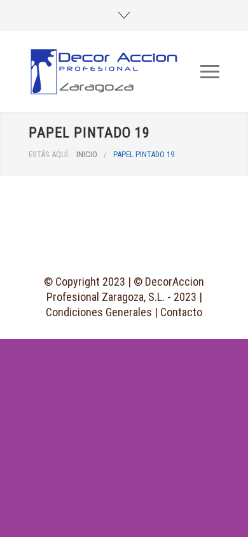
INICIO (86, 154)
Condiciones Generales (99, 312)
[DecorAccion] (114, 71)
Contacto (181, 312)
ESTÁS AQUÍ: (49, 154)
